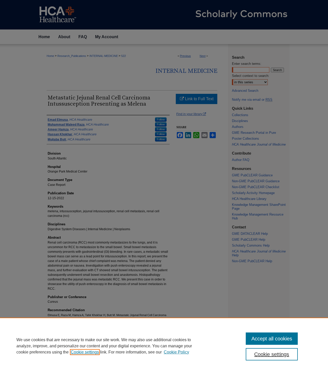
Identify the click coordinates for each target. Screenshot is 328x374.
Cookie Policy (176, 352)
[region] (164, 346)
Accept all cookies (271, 338)
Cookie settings (85, 352)
